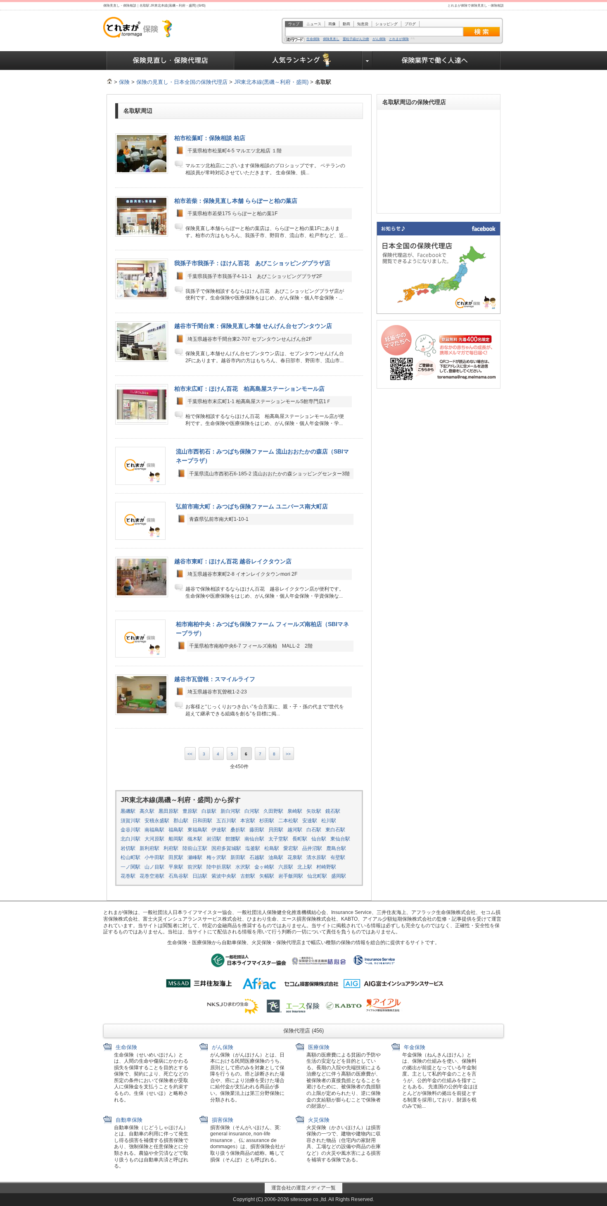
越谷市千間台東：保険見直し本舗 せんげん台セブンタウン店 (253, 326)
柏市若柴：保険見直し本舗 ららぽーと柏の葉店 (235, 200)
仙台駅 (318, 839)
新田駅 (237, 857)
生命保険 (313, 39)
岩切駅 (128, 848)
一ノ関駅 (130, 867)
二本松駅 (288, 821)
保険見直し (331, 39)
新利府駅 (149, 848)
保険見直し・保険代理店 (170, 60)
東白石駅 (335, 830)
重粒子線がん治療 (356, 39)
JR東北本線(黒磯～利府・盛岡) (271, 82)
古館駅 (247, 876)
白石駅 (313, 830)
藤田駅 (256, 830)
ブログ (410, 24)
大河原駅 (154, 839)
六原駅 (285, 867)
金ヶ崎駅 (264, 867)
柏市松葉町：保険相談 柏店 (209, 138)
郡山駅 (180, 821)
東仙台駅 (340, 839)
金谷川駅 (130, 830)
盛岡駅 (338, 876)
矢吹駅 (313, 811)
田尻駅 (175, 857)
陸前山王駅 (195, 848)
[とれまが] (109, 82)
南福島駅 (154, 830)
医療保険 (318, 1047)
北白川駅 (130, 839)
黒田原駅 (168, 811)
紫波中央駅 (223, 876)
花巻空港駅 (152, 876)
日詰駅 (199, 876)
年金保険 (413, 1047)
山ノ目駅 (154, 867)
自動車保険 (128, 1120)
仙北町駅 (317, 876)
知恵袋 (362, 24)
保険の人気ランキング (298, 60)
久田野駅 (273, 811)
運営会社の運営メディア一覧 (303, 1188)
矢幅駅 (266, 876)
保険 (124, 82)
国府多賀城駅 (226, 848)
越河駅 (294, 830)
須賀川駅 (130, 821)
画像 (332, 24)
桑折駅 (237, 830)
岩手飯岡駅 (290, 876)
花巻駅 (128, 876)
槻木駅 (194, 839)
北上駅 (304, 867)
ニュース (313, 24)
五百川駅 (226, 821)
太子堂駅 (278, 839)
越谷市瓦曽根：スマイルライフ (214, 679)
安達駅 (309, 821)
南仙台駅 (254, 839)
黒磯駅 (128, 811)
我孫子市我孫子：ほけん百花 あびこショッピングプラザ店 (252, 263)
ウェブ (293, 24)
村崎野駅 (326, 867)
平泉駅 (175, 867)
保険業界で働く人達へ (436, 60)
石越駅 (256, 857)
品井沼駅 (312, 848)
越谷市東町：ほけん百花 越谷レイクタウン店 (233, 561)
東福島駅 (197, 830)
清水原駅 (316, 857)
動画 (346, 24)
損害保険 (221, 1120)
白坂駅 (209, 811)
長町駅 (299, 839)
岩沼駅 (213, 839)
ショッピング (386, 24)
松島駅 (271, 848)
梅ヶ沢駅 (216, 857)
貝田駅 (275, 830)
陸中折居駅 (218, 867)
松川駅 (328, 821)
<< (189, 754)
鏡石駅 (332, 811)
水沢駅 (242, 867)
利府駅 (171, 848)
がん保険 (379, 39)
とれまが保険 (399, 39)
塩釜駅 (252, 848)
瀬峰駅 (194, 857)
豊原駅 (190, 811)
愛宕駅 (290, 848)
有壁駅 (337, 857)
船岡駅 (175, 839)
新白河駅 (230, 811)
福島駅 (175, 830)
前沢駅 (194, 867)
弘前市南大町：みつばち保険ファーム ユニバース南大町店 (252, 506)
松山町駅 (130, 857)
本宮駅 (247, 821)
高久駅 (147, 811)
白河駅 (251, 811)
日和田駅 (202, 821)
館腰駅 (232, 839)
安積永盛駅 (157, 821)
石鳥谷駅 (178, 876)
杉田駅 (266, 821)
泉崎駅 (294, 811)
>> (288, 754)
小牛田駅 (154, 857)
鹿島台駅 (336, 848)
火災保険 (318, 1120)
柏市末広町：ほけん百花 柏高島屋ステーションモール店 (249, 388)
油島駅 (275, 857)
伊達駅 (218, 830)
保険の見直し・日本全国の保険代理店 (182, 82)
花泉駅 (294, 857)
